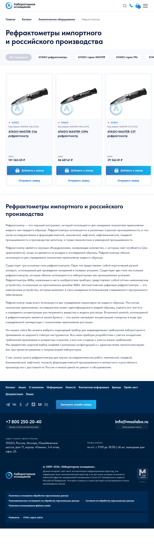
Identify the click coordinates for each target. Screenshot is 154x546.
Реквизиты (14, 517)
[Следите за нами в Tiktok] (27, 404)
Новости (71, 387)
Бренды (116, 387)
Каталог (27, 19)
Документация (14, 394)
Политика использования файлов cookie (30, 505)
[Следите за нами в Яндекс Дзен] (33, 404)
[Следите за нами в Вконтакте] (14, 404)
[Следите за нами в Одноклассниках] (20, 404)
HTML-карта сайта (33, 517)
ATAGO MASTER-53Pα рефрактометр (73, 134)
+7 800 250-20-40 (24, 421)
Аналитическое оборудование (56, 19)
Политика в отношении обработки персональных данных (39, 495)
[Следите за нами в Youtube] (40, 404)
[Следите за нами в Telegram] (8, 404)
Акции (22, 387)
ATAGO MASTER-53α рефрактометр (22, 134)
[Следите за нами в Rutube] (46, 404)
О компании (36, 387)
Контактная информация (94, 387)
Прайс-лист (131, 387)
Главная (10, 19)
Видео (30, 394)
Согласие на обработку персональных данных (110, 500)
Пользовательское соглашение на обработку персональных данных (44, 500)
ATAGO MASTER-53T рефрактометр (121, 134)
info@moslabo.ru (131, 421)
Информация (55, 387)
